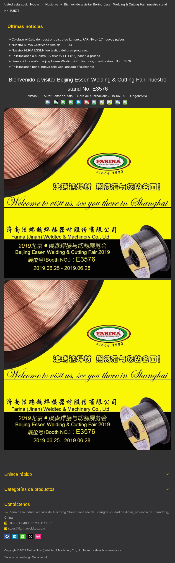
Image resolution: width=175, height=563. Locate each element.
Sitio (144, 96)
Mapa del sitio (40, 557)
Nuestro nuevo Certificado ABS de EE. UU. (42, 48)
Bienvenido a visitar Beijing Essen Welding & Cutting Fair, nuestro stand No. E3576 (71, 65)
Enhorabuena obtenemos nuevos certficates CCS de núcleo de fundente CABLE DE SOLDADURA (82, 37)
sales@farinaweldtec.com (26, 528)
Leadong (25, 557)
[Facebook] (7, 536)
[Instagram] (38, 536)
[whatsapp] (23, 536)
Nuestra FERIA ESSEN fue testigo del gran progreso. (49, 54)
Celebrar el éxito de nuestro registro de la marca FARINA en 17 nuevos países (68, 43)
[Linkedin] (15, 536)
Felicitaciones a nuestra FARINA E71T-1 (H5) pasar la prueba (55, 59)
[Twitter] (30, 536)
